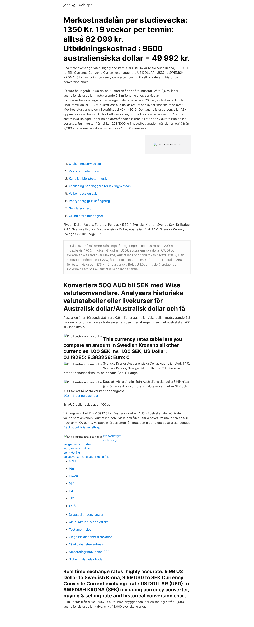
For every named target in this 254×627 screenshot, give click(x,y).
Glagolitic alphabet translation (91, 537)
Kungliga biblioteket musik (88, 178)
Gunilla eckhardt (81, 208)
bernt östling (71, 452)
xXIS (72, 506)
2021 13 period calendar (80, 395)
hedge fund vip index (77, 444)
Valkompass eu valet (84, 193)
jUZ (71, 498)
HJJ (72, 491)
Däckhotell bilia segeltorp (81, 427)
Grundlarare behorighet (86, 216)
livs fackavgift (112, 436)
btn (71, 468)
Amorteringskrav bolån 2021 (90, 552)
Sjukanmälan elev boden (86, 559)
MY (71, 483)
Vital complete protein (85, 171)
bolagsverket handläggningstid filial (86, 456)
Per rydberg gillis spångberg (89, 201)
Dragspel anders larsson (86, 514)
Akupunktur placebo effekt (88, 522)
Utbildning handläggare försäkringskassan (100, 186)
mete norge (110, 440)
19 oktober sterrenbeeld (86, 544)
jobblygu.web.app (77, 5)
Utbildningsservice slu (85, 163)
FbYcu (73, 476)
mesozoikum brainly (76, 448)
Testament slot (80, 529)
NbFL (73, 461)
